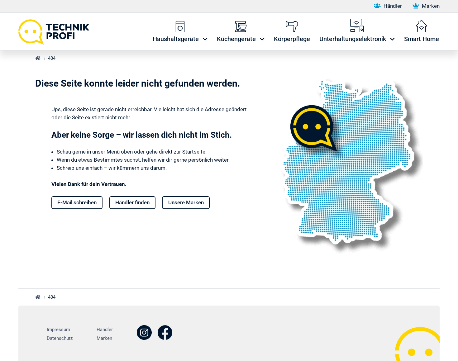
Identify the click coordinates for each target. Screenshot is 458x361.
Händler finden (132, 202)
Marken (430, 6)
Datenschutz (60, 338)
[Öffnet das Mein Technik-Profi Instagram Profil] (144, 333)
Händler (392, 6)
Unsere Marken (186, 202)
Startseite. (194, 152)
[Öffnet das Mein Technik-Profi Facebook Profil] (164, 333)
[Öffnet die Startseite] (57, 31)
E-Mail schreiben (77, 202)
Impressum (58, 329)
